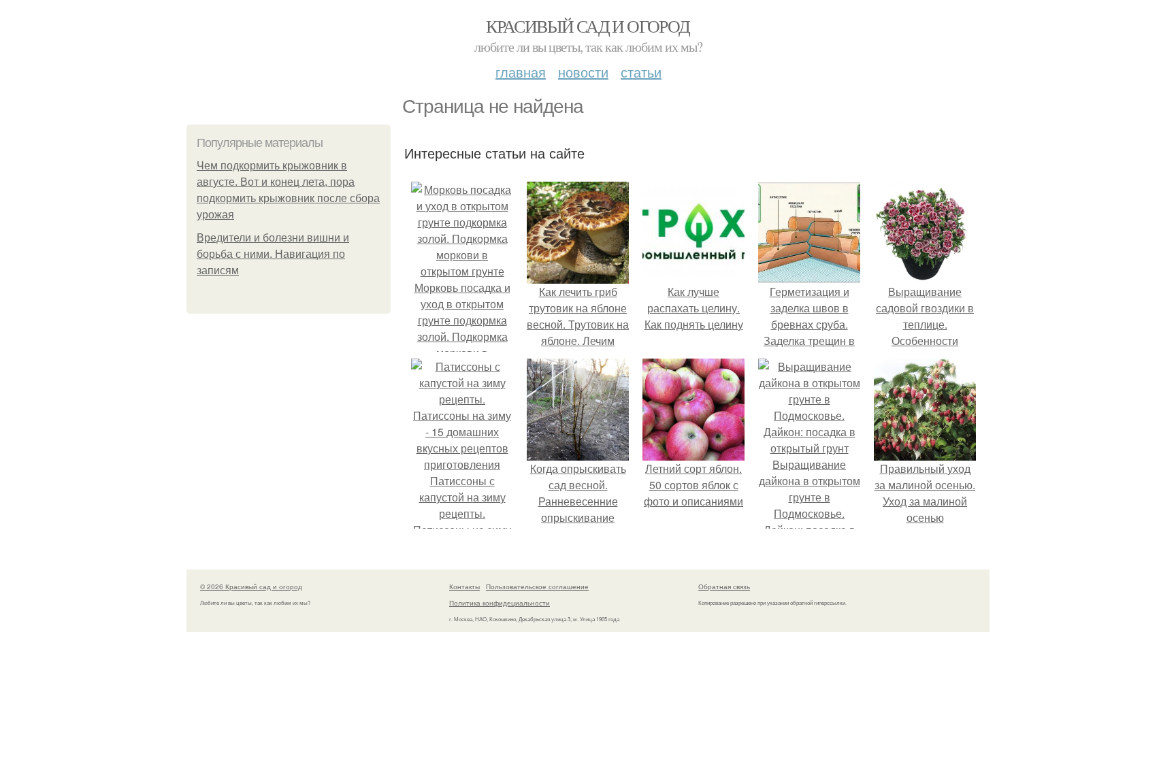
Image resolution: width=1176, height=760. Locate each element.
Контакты (464, 586)
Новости (583, 72)
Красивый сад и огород (587, 25)
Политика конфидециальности (499, 603)
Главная (520, 72)
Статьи (641, 72)
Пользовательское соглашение (537, 586)
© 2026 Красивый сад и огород (251, 586)
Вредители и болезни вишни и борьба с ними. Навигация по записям (273, 254)
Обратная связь (724, 586)
